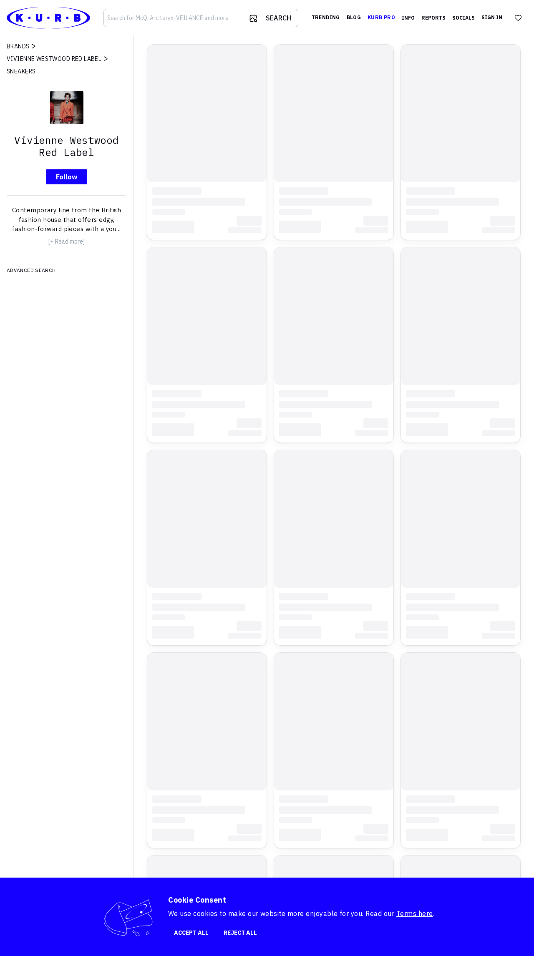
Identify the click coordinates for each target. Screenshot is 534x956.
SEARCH (278, 18)
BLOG (354, 17)
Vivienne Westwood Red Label (54, 59)
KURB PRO (381, 17)
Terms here (414, 913)
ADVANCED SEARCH (31, 270)
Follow (66, 177)
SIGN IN (491, 17)
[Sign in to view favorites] (518, 18)
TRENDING (326, 17)
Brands (18, 46)
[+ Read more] (66, 241)
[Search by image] (253, 18)
